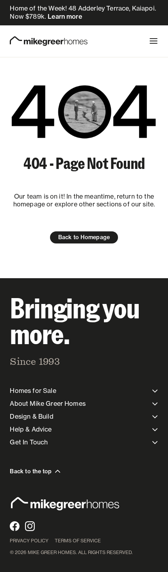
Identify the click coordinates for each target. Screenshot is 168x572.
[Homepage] (49, 41)
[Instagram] (30, 526)
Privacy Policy (29, 541)
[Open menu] (153, 41)
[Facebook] (15, 526)
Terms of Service (78, 541)
